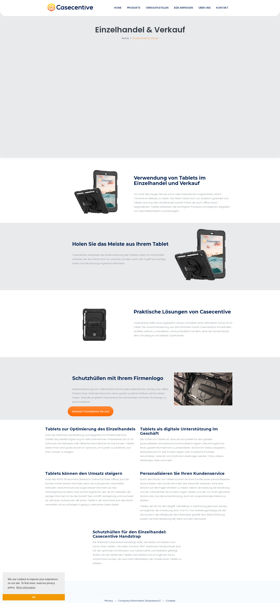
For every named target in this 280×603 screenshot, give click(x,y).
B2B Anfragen (183, 8)
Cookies (170, 600)
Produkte (133, 8)
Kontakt (222, 8)
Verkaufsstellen (157, 8)
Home (118, 8)
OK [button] (33, 597)
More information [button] (25, 587)
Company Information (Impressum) (139, 600)
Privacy (109, 600)
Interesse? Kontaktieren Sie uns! (90, 411)
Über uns (204, 8)
